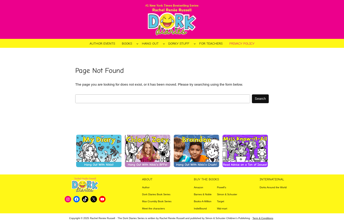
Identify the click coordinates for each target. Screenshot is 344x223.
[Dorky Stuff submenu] (195, 43)
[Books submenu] (137, 43)
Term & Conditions (262, 218)
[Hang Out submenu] (164, 43)
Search (260, 98)
